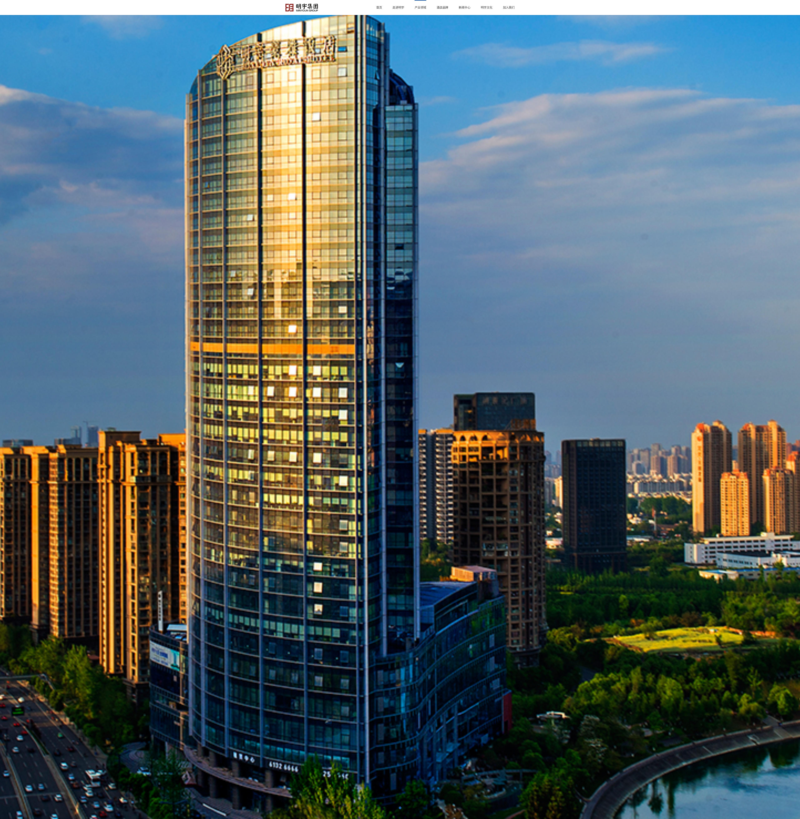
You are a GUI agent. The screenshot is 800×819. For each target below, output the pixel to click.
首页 (379, 7)
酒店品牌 (442, 7)
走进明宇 (398, 7)
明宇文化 (486, 7)
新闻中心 (464, 7)
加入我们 (509, 7)
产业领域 (420, 7)
